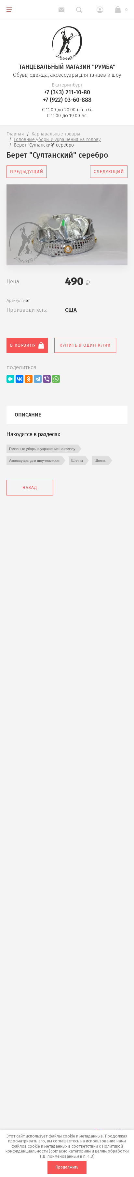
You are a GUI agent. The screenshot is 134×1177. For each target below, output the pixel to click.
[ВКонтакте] (19, 379)
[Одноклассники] (29, 379)
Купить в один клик (85, 345)
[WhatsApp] (56, 379)
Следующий (109, 171)
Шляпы (77, 461)
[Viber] (47, 379)
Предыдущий (26, 171)
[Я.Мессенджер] (10, 379)
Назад (29, 487)
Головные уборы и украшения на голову (42, 449)
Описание (28, 415)
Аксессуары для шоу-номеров (34, 461)
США (71, 309)
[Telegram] (38, 379)
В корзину (23, 345)
